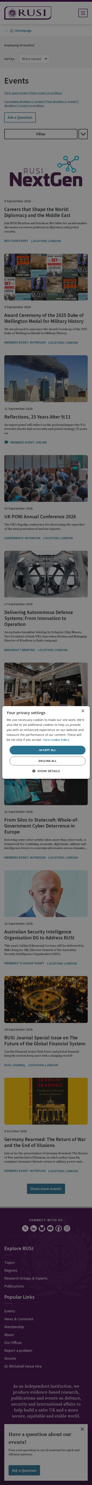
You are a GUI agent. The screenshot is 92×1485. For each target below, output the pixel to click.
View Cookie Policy (56, 740)
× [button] (82, 711)
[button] (46, 771)
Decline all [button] (47, 761)
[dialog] (46, 742)
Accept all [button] (47, 750)
